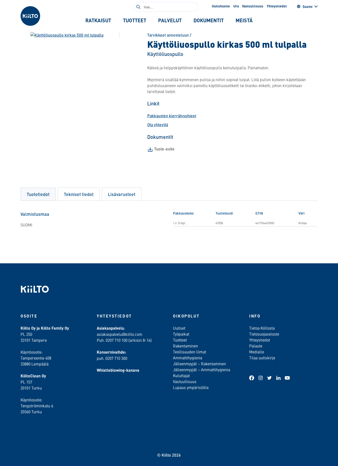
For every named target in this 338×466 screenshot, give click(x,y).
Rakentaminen (185, 345)
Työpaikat (181, 334)
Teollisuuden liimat (189, 351)
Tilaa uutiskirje (262, 357)
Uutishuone (221, 5)
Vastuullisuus (252, 5)
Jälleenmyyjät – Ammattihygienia (201, 369)
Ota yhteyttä (157, 124)
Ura (236, 5)
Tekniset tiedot (79, 194)
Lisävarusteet (121, 194)
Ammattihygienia (187, 357)
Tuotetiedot (38, 194)
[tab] (98, 20)
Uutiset (179, 328)
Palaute (255, 345)
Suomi (308, 6)
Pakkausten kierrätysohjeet (171, 116)
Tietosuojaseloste (264, 334)
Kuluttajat (181, 375)
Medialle (257, 351)
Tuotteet (180, 340)
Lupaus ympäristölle (191, 387)
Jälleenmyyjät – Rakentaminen (199, 363)
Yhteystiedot (277, 5)
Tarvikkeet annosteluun (168, 35)
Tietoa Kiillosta (262, 328)
